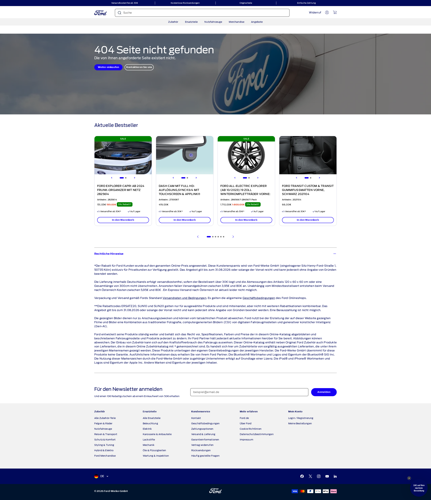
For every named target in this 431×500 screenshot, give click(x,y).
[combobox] (247, 267)
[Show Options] (273, 267)
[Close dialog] (278, 213)
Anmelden (248, 277)
